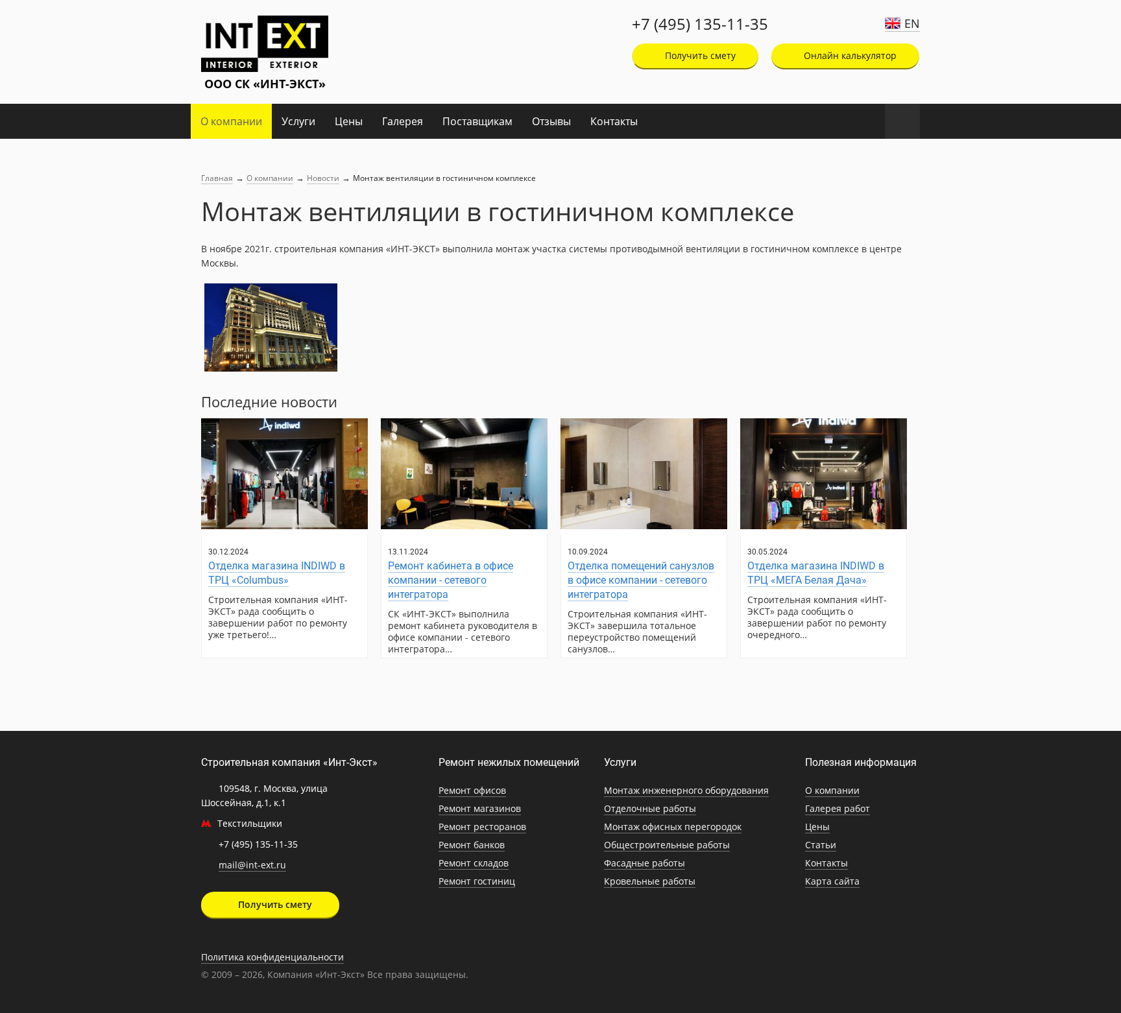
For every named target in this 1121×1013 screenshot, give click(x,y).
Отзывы (551, 121)
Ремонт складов (474, 863)
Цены (349, 121)
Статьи (820, 845)
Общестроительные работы (667, 845)
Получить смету (699, 55)
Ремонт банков (472, 845)
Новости (323, 178)
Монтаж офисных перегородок (672, 826)
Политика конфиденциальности (272, 957)
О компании (231, 121)
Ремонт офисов (472, 790)
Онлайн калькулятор (849, 55)
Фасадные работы (644, 863)
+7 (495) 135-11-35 (700, 24)
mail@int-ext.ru (252, 865)
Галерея (402, 121)
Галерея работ (837, 808)
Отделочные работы (650, 808)
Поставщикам (477, 121)
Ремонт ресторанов (482, 826)
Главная (217, 178)
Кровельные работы (649, 881)
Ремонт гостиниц (477, 881)
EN (912, 23)
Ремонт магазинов (480, 808)
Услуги (298, 121)
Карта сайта (832, 881)
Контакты (614, 121)
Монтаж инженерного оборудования (686, 790)
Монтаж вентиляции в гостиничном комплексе (444, 178)
